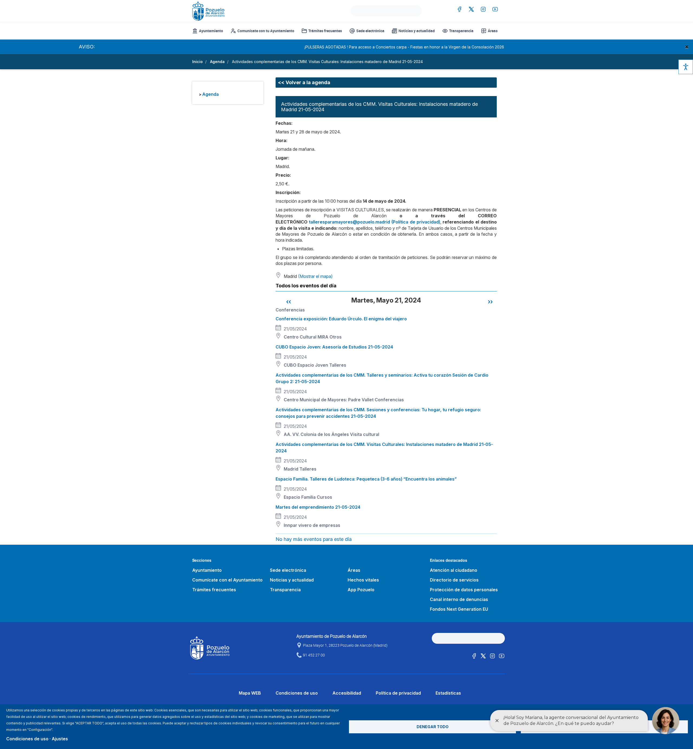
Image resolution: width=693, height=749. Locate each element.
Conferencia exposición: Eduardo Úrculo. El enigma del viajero (341, 318)
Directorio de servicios (454, 580)
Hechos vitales (363, 580)
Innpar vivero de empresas (312, 525)
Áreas (493, 30)
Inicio (197, 61)
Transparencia (461, 30)
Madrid (291, 469)
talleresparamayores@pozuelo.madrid (349, 222)
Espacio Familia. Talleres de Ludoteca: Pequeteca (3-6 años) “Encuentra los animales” (366, 479)
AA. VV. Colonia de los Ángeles (316, 434)
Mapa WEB (250, 693)
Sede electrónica (370, 30)
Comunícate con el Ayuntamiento (227, 580)
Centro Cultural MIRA (306, 337)
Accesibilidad (346, 693)
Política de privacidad (398, 693)
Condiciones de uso (297, 693)
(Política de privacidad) (415, 222)
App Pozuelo (361, 589)
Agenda (217, 61)
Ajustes (60, 738)
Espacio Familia (300, 497)
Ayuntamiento (211, 30)
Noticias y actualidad (416, 30)
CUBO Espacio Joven (306, 365)
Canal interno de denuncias (459, 599)
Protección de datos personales (464, 589)
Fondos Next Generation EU (459, 609)
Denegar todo (433, 726)
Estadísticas (448, 693)
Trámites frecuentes (325, 30)
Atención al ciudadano (453, 570)
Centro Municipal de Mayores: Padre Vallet (329, 399)
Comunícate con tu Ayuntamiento (265, 30)
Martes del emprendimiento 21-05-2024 (318, 507)
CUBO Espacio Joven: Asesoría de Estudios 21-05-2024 (334, 347)
